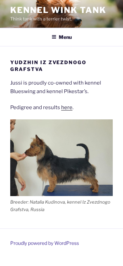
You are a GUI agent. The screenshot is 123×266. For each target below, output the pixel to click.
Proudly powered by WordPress (44, 243)
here (66, 107)
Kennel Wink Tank (58, 10)
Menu (65, 37)
